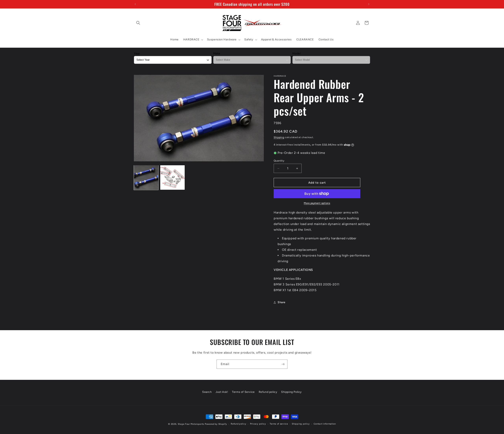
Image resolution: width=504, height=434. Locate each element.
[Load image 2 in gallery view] (172, 177)
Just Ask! (222, 392)
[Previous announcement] (135, 4)
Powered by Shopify (216, 424)
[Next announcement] (368, 4)
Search (207, 392)
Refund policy (268, 392)
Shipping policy (301, 424)
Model (296, 53)
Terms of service (279, 424)
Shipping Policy (291, 392)
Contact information (325, 424)
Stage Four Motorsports (191, 424)
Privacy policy (258, 424)
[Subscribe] (283, 364)
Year (137, 53)
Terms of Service (243, 392)
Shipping (279, 137)
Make (216, 53)
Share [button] (281, 302)
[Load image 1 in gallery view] (146, 177)
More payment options (317, 203)
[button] (138, 23)
